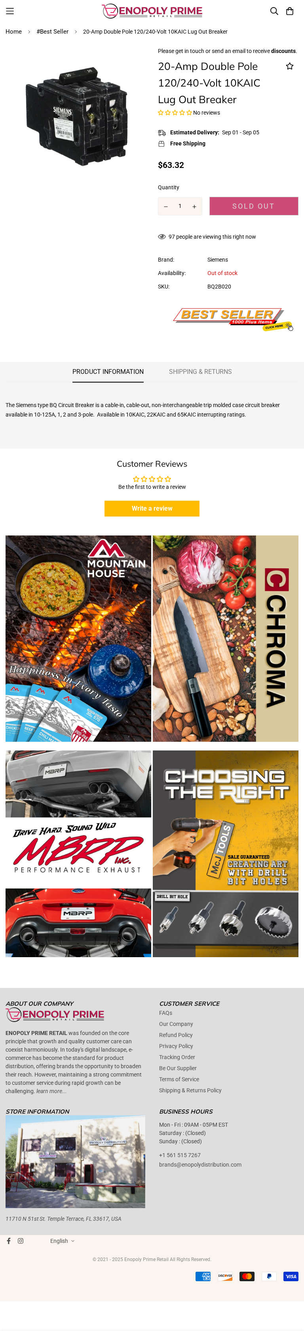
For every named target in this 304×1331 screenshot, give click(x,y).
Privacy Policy (176, 1046)
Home (14, 31)
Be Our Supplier (178, 1068)
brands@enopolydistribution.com (200, 1164)
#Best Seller (52, 31)
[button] (175, 112)
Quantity (168, 187)
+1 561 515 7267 (180, 1155)
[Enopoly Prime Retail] (152, 11)
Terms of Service (179, 1079)
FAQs (165, 1013)
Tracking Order (177, 1057)
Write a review (152, 508)
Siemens (217, 259)
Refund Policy (176, 1035)
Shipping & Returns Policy (190, 1090)
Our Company (176, 1024)
